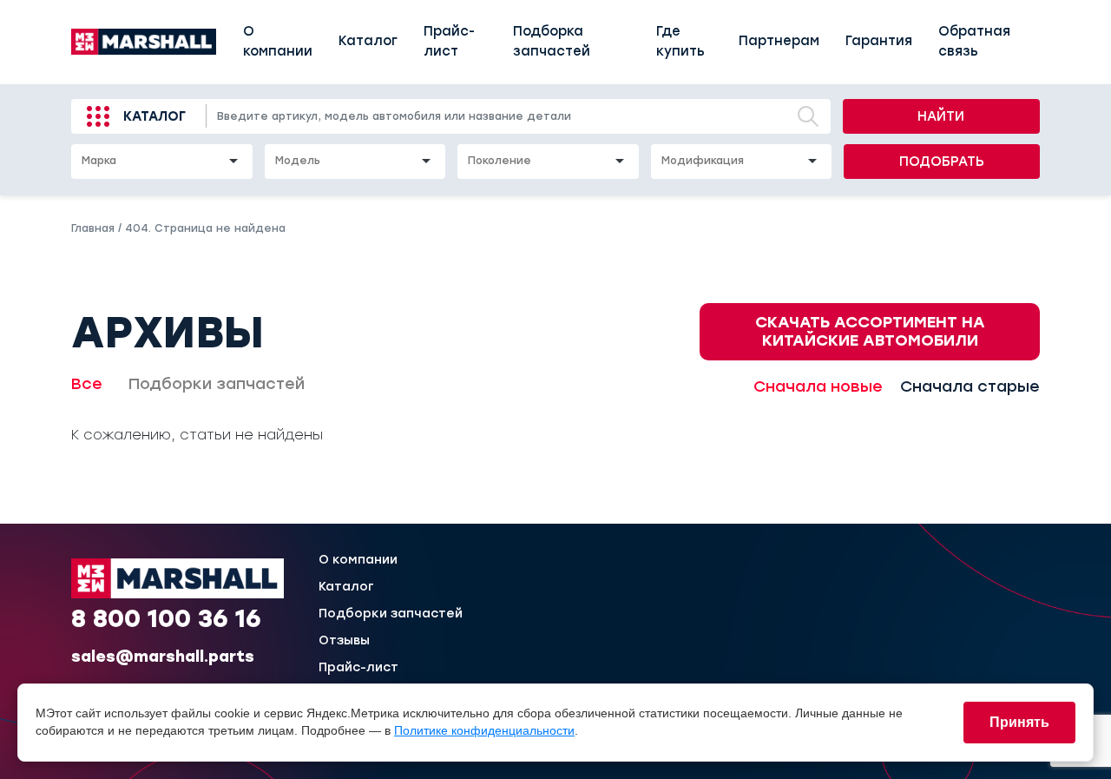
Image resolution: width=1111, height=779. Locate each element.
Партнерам (779, 41)
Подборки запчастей (216, 383)
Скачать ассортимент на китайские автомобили (870, 331)
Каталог (368, 41)
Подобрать (941, 161)
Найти (940, 116)
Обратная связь (974, 41)
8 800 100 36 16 (166, 618)
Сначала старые (970, 386)
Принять (1019, 722)
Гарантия (878, 41)
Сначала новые (818, 386)
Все (86, 383)
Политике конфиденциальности (484, 730)
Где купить (680, 41)
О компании (277, 41)
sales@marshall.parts (162, 656)
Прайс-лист (449, 41)
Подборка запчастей (551, 41)
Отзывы (344, 641)
